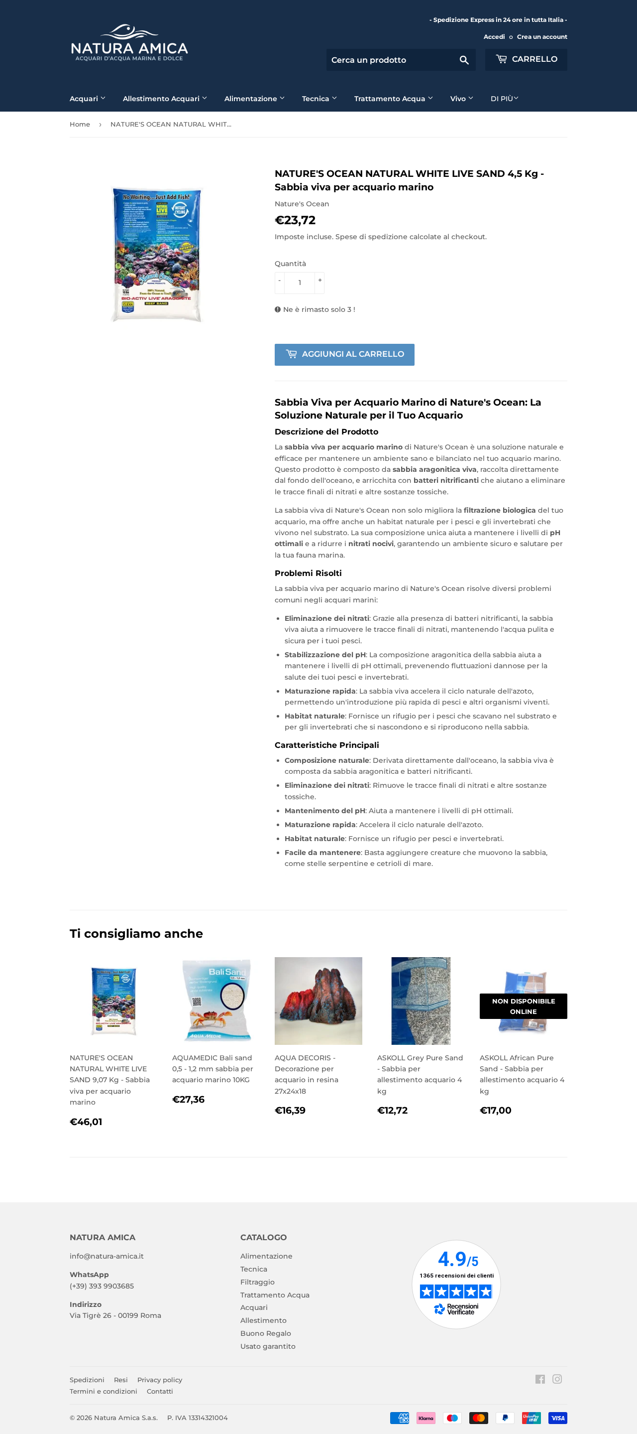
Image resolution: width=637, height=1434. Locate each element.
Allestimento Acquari (162, 98)
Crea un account (542, 36)
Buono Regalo (265, 1333)
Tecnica (316, 98)
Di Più (502, 98)
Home (80, 124)
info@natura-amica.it (107, 1256)
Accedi (494, 36)
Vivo (459, 98)
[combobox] (401, 60)
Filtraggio (257, 1282)
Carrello (533, 59)
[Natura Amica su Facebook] (540, 1380)
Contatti (160, 1391)
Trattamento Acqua (390, 98)
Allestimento (263, 1320)
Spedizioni (87, 1380)
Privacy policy (159, 1380)
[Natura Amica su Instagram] (557, 1380)
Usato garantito (268, 1346)
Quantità (290, 263)
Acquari (85, 98)
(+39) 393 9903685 (102, 1286)
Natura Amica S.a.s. (126, 1418)
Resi (121, 1380)
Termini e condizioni (103, 1391)
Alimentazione (251, 98)
